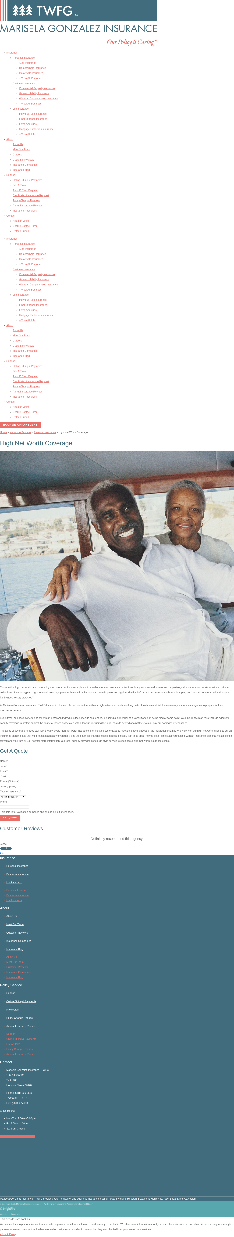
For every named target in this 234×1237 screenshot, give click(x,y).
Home (3, 432)
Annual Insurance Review (27, 205)
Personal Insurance (24, 57)
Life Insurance (21, 108)
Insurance (12, 52)
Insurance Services (20, 432)
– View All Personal (30, 78)
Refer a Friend (21, 231)
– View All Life (27, 134)
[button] (0, 853)
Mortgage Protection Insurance (36, 129)
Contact (10, 215)
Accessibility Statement (77, 1204)
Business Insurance (24, 83)
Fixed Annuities (28, 124)
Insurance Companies (25, 164)
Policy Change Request (26, 200)
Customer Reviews (23, 159)
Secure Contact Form (25, 226)
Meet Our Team (21, 149)
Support (10, 175)
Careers (17, 154)
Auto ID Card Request (25, 190)
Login (90, 1204)
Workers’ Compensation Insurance (38, 98)
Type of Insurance (10, 791)
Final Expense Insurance (33, 119)
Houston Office (21, 220)
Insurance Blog (21, 170)
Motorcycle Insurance (31, 73)
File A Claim (19, 185)
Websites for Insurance (10, 1214)
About (9, 139)
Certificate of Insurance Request (31, 195)
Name (4, 761)
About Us (18, 144)
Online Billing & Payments (27, 180)
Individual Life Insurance (33, 113)
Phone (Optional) (9, 781)
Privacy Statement (58, 1204)
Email (3, 771)
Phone (3, 801)
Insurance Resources (25, 210)
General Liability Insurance (34, 93)
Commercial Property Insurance (37, 88)
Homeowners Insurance (32, 68)
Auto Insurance (27, 62)
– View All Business (30, 103)
